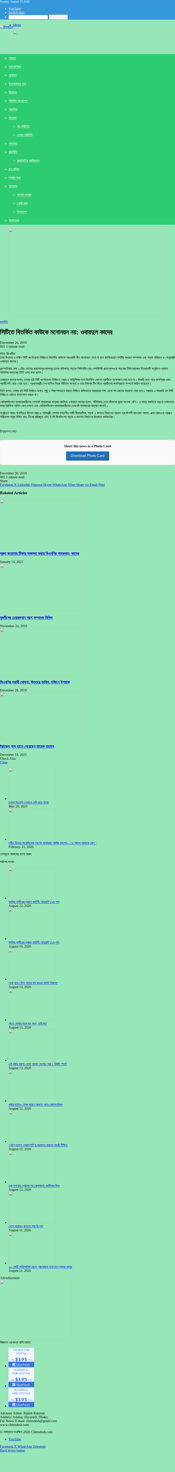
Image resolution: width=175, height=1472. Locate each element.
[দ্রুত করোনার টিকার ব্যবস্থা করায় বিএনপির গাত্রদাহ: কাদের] (41, 545)
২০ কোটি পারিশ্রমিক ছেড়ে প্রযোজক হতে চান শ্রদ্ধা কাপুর (40, 1267)
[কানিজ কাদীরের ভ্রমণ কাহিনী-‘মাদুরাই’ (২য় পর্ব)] (32, 898)
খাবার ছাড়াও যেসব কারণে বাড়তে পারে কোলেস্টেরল (35, 1104)
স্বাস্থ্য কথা (14, 177)
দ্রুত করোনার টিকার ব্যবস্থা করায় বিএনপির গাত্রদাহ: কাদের (39, 553)
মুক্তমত (13, 143)
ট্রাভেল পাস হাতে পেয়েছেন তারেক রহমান (27, 746)
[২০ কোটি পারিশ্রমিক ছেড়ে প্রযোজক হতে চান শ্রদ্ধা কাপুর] (32, 1263)
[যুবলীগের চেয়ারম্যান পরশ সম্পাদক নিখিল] (41, 609)
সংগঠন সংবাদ (24, 195)
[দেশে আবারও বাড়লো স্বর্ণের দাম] (32, 1222)
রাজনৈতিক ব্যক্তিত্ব (28, 160)
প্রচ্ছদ (12, 58)
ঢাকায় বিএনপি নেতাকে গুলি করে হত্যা (29, 802)
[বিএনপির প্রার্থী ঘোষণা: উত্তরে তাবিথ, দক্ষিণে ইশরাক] (41, 674)
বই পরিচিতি (23, 126)
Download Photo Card (87, 456)
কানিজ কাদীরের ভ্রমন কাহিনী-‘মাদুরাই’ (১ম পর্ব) (34, 942)
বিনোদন (13, 92)
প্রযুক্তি (13, 109)
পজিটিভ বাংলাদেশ (18, 101)
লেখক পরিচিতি (24, 135)
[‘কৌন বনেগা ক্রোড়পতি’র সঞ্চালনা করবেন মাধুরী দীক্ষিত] (32, 1141)
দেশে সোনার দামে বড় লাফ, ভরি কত (28, 1023)
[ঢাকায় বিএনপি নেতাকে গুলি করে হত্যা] (32, 798)
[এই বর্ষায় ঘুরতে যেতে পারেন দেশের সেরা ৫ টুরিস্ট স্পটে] (32, 1060)
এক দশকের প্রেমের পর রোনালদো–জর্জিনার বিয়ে (34, 1186)
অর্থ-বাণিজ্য (15, 66)
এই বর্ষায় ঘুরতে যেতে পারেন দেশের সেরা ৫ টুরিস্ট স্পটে (38, 1064)
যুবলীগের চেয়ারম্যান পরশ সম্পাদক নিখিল (26, 617)
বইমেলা (12, 118)
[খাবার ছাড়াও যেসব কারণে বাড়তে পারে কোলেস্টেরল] (32, 1101)
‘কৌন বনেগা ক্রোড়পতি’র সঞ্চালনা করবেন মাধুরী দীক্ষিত (38, 1145)
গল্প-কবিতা (14, 169)
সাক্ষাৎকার (14, 220)
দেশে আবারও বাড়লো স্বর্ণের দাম (26, 1226)
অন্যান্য (13, 186)
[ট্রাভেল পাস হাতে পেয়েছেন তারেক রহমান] (41, 738)
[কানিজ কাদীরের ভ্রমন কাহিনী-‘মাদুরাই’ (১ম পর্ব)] (32, 938)
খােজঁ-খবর (22, 203)
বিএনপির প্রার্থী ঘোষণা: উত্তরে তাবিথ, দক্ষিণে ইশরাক (35, 682)
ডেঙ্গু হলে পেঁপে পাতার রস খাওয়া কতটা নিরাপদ (33, 983)
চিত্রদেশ (22, 212)
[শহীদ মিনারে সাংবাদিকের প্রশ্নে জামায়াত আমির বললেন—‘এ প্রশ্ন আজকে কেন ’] (32, 839)
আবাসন (12, 75)
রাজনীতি (13, 152)
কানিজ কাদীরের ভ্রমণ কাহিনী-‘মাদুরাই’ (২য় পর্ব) (34, 902)
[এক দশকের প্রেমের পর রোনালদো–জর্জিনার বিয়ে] (32, 1182)
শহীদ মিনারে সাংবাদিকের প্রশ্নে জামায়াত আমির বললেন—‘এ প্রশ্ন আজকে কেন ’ (52, 843)
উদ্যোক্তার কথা (17, 84)
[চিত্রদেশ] (6, 27)
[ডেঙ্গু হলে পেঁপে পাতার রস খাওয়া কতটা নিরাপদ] (32, 979)
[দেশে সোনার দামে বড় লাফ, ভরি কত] (32, 1020)
